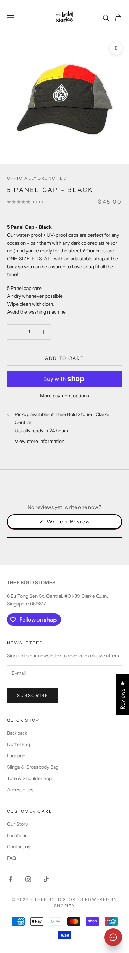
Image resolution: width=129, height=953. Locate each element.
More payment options (64, 395)
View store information (39, 441)
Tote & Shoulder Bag (29, 778)
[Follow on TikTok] (46, 879)
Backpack (17, 733)
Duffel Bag (18, 744)
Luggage (16, 756)
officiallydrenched (37, 178)
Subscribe (33, 695)
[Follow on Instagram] (28, 879)
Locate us (17, 835)
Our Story (17, 824)
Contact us (18, 847)
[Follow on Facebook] (10, 879)
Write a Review (79, 523)
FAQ (11, 858)
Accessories (20, 790)
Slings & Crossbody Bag (32, 767)
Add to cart (64, 358)
